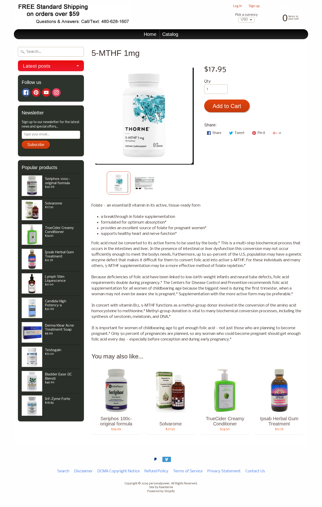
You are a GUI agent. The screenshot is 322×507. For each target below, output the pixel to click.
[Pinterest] (36, 92)
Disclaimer (83, 471)
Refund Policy (156, 471)
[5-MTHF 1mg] (118, 183)
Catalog (170, 34)
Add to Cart (227, 106)
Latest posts (36, 66)
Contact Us (255, 471)
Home (150, 34)
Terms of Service (188, 471)
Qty (207, 81)
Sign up (254, 6)
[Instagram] (56, 92)
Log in (237, 6)
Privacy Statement (224, 471)
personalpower (159, 483)
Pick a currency (246, 15)
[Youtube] (46, 92)
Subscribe (35, 145)
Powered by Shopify (161, 491)
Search (63, 471)
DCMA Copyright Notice (118, 471)
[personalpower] (73, 14)
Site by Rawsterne (161, 487)
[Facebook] (26, 92)
